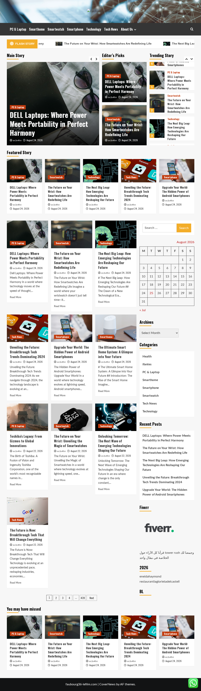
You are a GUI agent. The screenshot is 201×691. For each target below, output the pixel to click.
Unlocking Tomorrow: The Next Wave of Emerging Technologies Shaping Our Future (114, 443)
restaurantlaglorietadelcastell (160, 581)
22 (182, 284)
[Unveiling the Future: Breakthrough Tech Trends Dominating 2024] (157, 134)
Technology (93, 29)
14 (175, 276)
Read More (15, 297)
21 (175, 284)
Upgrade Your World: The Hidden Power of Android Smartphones (176, 191)
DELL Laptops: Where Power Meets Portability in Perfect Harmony (49, 124)
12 (159, 276)
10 (143, 276)
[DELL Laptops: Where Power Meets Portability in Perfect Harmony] (24, 170)
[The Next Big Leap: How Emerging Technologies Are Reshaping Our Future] (157, 106)
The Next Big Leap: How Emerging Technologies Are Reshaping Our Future (178, 109)
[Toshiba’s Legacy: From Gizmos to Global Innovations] (27, 417)
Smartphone (75, 29)
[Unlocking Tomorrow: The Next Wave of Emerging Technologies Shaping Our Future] (115, 417)
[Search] (191, 29)
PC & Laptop (18, 29)
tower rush (172, 552)
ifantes (147, 364)
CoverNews (107, 684)
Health (147, 356)
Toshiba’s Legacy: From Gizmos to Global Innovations (26, 441)
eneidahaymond (150, 576)
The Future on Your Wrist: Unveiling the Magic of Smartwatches (70, 441)
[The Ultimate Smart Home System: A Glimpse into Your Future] (115, 328)
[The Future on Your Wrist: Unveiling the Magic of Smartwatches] (71, 417)
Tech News (111, 29)
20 (167, 284)
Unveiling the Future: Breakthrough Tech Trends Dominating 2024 (179, 136)
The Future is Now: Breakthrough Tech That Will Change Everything (27, 535)
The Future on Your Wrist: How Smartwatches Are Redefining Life (80, 43)
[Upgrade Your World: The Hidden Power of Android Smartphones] (176, 170)
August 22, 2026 (34, 451)
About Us (127, 29)
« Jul (143, 310)
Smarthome (37, 29)
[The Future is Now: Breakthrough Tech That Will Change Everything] (27, 511)
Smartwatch (56, 29)
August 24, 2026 (34, 140)
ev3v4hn (17, 140)
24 (143, 293)
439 (83, 598)
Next (92, 598)
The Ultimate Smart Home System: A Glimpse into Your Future (115, 352)
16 (190, 276)
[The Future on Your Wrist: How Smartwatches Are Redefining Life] (157, 81)
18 (151, 284)
